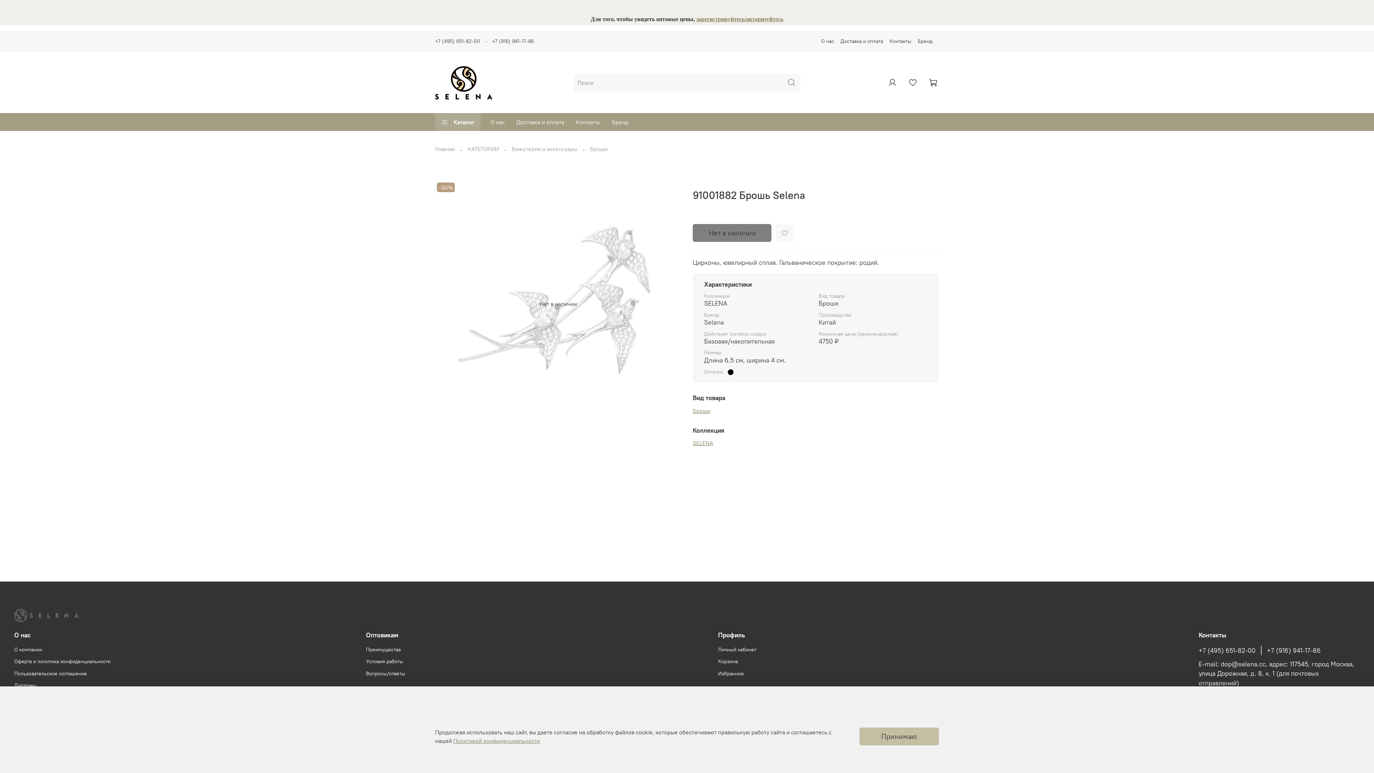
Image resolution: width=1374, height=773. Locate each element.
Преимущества (383, 649)
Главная (445, 148)
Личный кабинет (737, 649)
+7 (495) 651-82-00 (457, 41)
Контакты (900, 41)
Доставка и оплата (862, 41)
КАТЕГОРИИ (483, 148)
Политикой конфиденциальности (496, 740)
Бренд (925, 41)
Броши (599, 148)
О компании (28, 649)
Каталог (464, 122)
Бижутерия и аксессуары (544, 148)
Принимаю (899, 736)
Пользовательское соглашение (50, 673)
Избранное (731, 673)
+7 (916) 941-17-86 (513, 41)
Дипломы (25, 685)
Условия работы (384, 661)
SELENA (703, 443)
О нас (827, 41)
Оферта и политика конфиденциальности (62, 661)
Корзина (728, 661)
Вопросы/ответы (385, 673)
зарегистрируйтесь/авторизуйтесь (739, 19)
